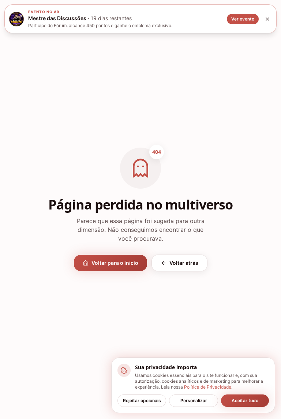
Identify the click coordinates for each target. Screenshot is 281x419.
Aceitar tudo (245, 400)
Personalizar (193, 400)
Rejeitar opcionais (142, 400)
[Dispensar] (267, 19)
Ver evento (242, 19)
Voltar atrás (183, 263)
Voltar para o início (114, 263)
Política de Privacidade (207, 387)
